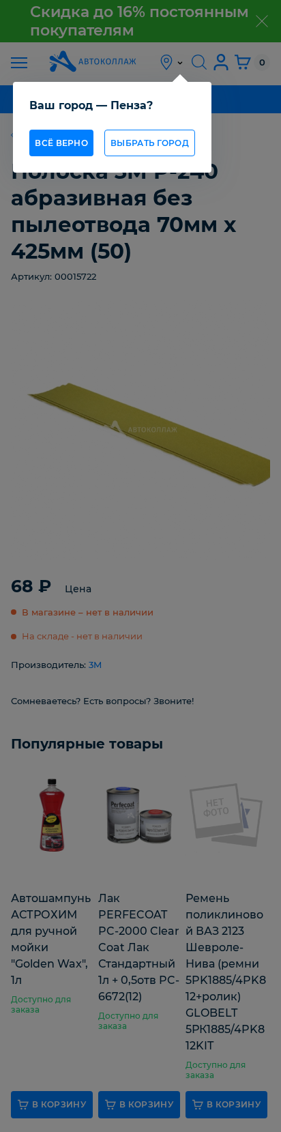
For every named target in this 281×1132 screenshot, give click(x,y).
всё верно (61, 143)
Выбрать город (149, 143)
